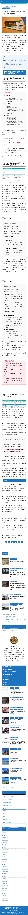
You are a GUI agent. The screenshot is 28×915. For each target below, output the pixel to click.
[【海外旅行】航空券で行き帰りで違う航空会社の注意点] (15, 542)
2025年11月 (5, 837)
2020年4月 (5, 890)
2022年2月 (5, 869)
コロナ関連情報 (8, 669)
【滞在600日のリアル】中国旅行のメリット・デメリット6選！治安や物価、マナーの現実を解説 (18, 721)
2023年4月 (5, 854)
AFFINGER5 (16, 913)
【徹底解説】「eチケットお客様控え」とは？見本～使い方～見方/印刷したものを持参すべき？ (16, 619)
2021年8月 (4, 873)
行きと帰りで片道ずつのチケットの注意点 (13, 65)
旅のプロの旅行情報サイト (14, 908)
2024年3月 (5, 842)
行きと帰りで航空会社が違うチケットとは (13, 63)
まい (4, 549)
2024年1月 (4, 847)
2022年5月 (5, 861)
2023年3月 (5, 857)
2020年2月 (5, 895)
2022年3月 (5, 866)
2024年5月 (5, 840)
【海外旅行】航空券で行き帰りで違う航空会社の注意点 (15, 61)
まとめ (5, 67)
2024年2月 (5, 844)
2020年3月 (5, 893)
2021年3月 (4, 878)
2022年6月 (5, 859)
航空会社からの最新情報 (10, 672)
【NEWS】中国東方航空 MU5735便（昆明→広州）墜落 (17, 574)
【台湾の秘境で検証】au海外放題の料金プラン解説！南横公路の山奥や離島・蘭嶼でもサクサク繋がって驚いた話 (17, 742)
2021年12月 (5, 871)
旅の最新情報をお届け (14, 910)
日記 (6, 684)
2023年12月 (5, 849)
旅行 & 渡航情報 (8, 674)
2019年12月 (5, 900)
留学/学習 (7, 679)
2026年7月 (5, 832)
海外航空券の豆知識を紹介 (17, 561)
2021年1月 (4, 883)
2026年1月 (4, 835)
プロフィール (8, 666)
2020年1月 (4, 898)
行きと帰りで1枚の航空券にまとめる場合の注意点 (14, 64)
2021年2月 (4, 881)
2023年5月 (5, 852)
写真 (6, 682)
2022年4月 (5, 864)
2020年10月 (5, 888)
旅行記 (6, 677)
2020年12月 (5, 886)
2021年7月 (4, 876)
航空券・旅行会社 (7, 547)
